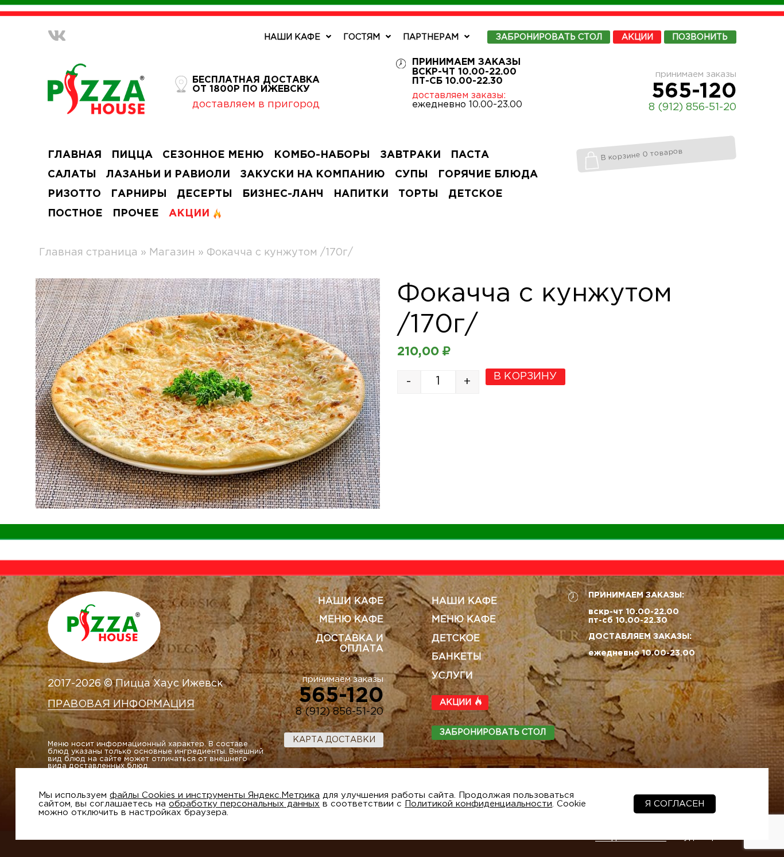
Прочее (135, 213)
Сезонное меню (213, 155)
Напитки (361, 194)
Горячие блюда (488, 174)
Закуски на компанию (312, 174)
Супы (411, 174)
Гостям (361, 37)
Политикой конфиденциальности (478, 804)
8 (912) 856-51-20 (692, 107)
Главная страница (88, 252)
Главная (75, 155)
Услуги (452, 676)
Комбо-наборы (322, 155)
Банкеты (457, 657)
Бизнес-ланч (283, 194)
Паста (470, 155)
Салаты (72, 174)
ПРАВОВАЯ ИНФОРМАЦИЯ (121, 704)
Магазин (172, 252)
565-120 (693, 92)
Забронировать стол (493, 732)
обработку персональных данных (244, 804)
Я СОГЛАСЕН (674, 804)
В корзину (525, 376)
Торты (418, 194)
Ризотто (74, 194)
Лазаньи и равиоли (168, 174)
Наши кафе (292, 37)
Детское (475, 194)
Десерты (204, 194)
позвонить (700, 37)
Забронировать (549, 37)
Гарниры (139, 194)
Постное (75, 213)
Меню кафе (351, 619)
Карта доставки (334, 739)
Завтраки (410, 155)
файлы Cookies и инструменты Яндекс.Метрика (215, 795)
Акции (637, 37)
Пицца (132, 155)
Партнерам (431, 37)
